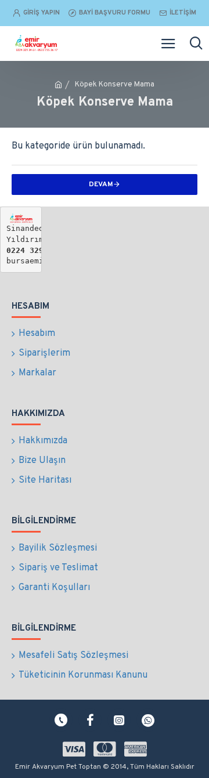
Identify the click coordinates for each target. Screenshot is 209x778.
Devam (101, 184)
